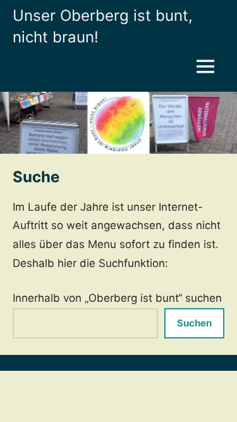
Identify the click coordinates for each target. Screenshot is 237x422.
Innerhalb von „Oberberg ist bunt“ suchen (117, 298)
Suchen (194, 323)
